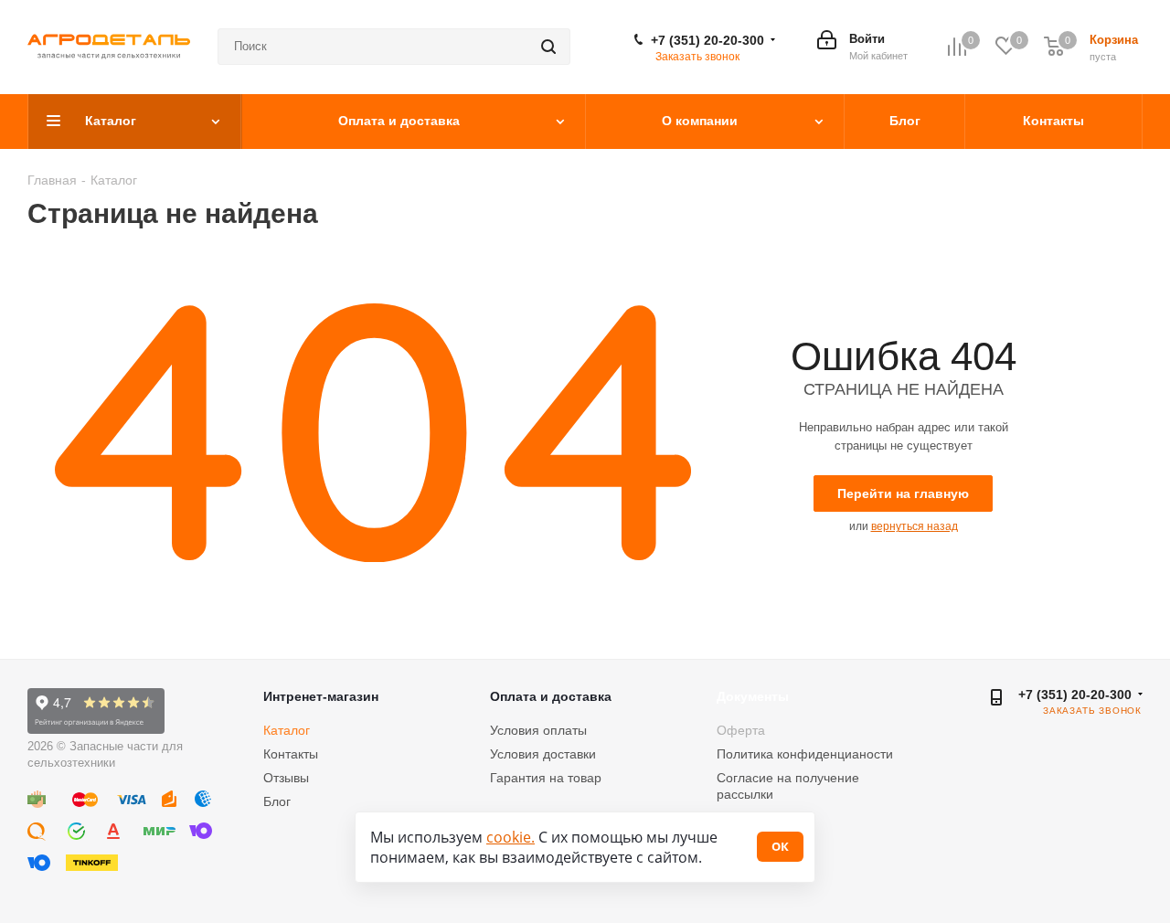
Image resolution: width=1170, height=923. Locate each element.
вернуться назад (914, 526)
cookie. (510, 837)
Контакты (290, 754)
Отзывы (286, 777)
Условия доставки (543, 754)
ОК (780, 846)
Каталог (286, 730)
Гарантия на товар (545, 777)
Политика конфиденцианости (805, 754)
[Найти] (548, 46)
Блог (277, 801)
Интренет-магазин (320, 696)
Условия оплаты (538, 730)
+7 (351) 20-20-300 (707, 40)
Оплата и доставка (551, 696)
